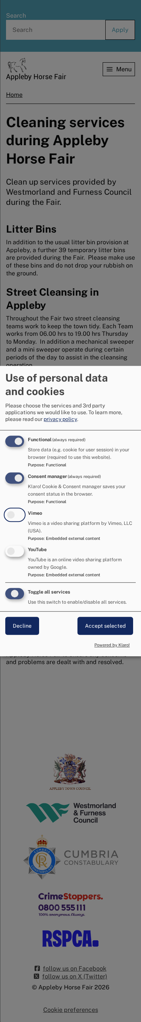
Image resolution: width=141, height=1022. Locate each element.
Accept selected (105, 626)
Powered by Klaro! (112, 645)
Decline (22, 626)
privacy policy (60, 419)
